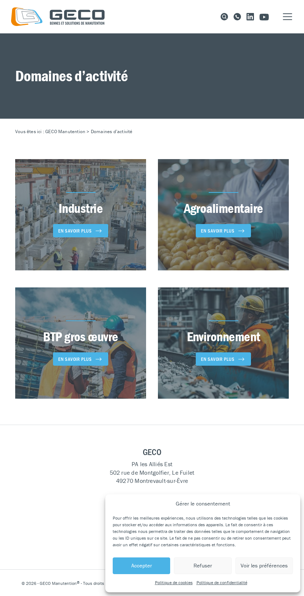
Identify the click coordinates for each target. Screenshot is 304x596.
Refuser (203, 565)
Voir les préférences (264, 565)
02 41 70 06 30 (237, 16)
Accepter (141, 565)
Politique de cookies (174, 582)
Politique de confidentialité (221, 582)
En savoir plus (75, 230)
